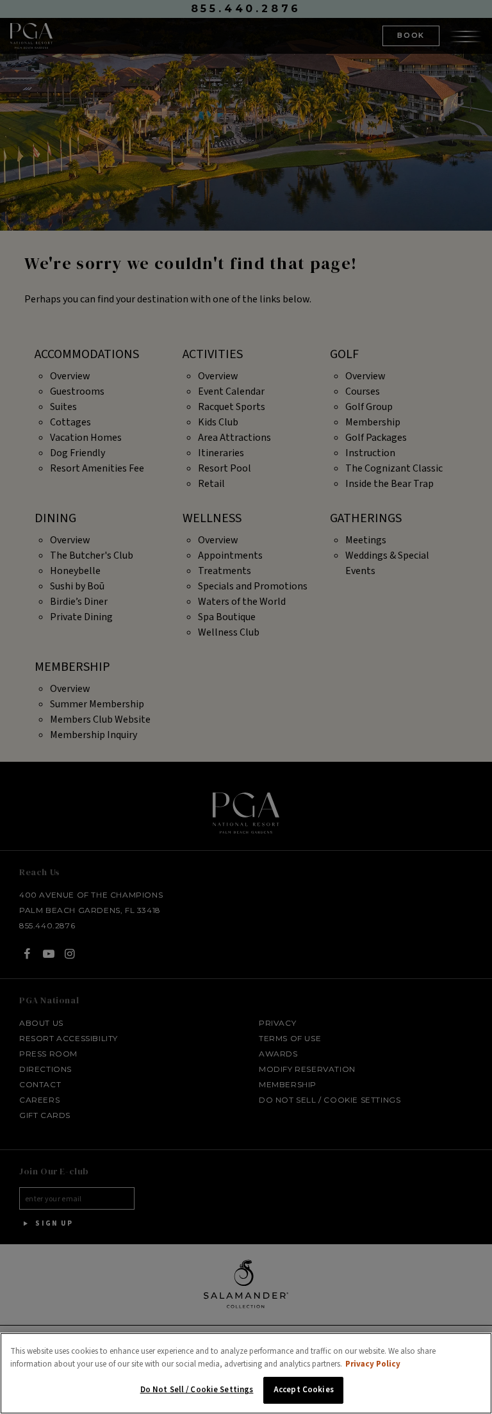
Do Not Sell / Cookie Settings (197, 1389)
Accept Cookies (304, 1389)
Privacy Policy (372, 1364)
